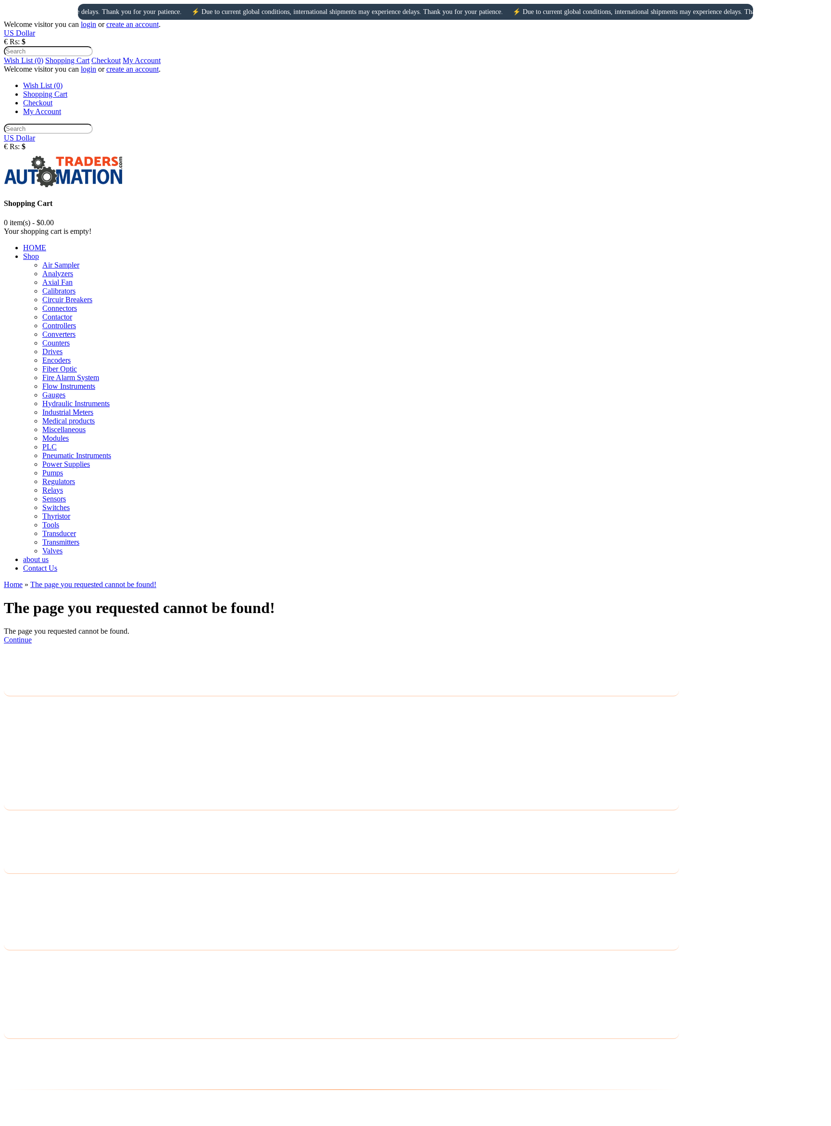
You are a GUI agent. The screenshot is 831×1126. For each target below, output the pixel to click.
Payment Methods (31, 733)
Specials (16, 923)
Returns (15, 834)
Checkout (106, 60)
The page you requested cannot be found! (93, 584)
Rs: (15, 42)
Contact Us (21, 822)
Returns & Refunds (33, 758)
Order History (25, 974)
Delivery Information (36, 708)
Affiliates (18, 910)
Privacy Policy (26, 720)
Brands (14, 885)
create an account (132, 24)
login (88, 24)
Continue (18, 640)
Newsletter (20, 999)
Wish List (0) (23, 60)
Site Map (17, 847)
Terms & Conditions (34, 745)
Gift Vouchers (25, 898)
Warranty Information (36, 770)
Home (13, 584)
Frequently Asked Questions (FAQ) (58, 783)
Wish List (18, 987)
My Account (142, 60)
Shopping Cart (67, 60)
